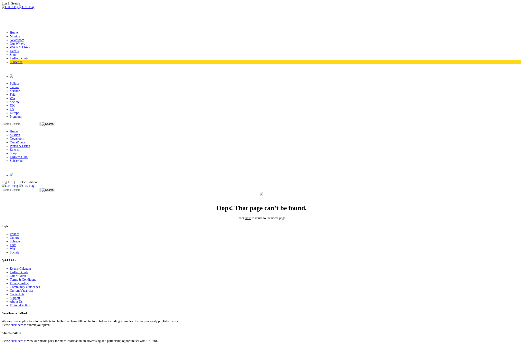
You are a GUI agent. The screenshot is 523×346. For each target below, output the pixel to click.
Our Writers (17, 43)
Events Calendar (20, 268)
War (12, 98)
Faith (13, 94)
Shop (13, 54)
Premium (15, 116)
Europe (14, 113)
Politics (14, 83)
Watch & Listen (20, 47)
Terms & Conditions (23, 279)
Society (14, 102)
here (248, 218)
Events (14, 51)
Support (15, 298)
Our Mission (18, 276)
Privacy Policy (19, 283)
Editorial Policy (20, 305)
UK (12, 105)
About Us (16, 301)
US (12, 109)
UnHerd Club (19, 58)
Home (14, 32)
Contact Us (17, 294)
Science (15, 91)
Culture (14, 87)
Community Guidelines (25, 287)
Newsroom (17, 40)
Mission (15, 36)
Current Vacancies (21, 290)
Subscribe (16, 62)
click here (17, 325)
